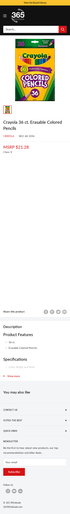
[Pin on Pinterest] (52, 311)
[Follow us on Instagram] (8, 491)
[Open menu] (5, 16)
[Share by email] (64, 311)
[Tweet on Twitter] (58, 311)
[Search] (63, 29)
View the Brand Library (35, 2)
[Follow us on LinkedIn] (20, 491)
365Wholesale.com (12, 506)
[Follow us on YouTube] (14, 491)
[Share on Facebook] (46, 311)
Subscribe (14, 472)
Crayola (8, 136)
